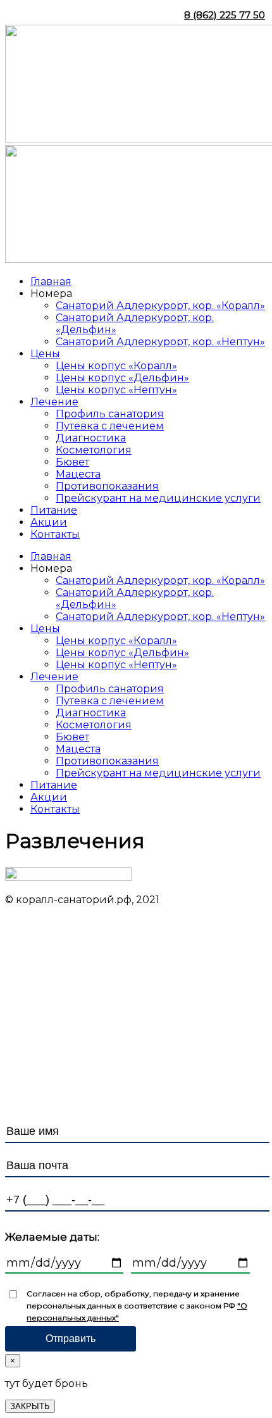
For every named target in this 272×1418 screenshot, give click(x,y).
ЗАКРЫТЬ (30, 1406)
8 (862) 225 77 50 (224, 15)
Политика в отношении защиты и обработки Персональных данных (124, 1070)
